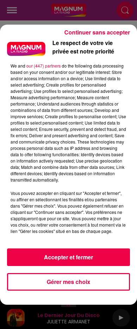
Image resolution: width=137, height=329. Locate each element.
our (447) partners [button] (43, 66)
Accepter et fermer (68, 257)
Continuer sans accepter (97, 32)
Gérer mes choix (68, 282)
